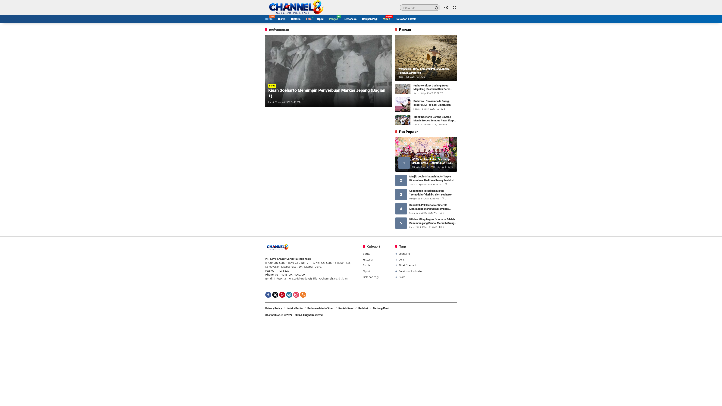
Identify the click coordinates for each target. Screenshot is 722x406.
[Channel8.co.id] (295, 7)
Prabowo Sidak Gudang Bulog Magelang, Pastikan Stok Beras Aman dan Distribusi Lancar (431, 87)
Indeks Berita (295, 308)
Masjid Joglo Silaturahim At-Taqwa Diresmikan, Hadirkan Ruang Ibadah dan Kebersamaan (432, 178)
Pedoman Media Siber (320, 308)
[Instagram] (296, 295)
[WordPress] (289, 295)
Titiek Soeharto (408, 265)
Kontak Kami (345, 308)
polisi (402, 259)
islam (402, 277)
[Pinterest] (282, 295)
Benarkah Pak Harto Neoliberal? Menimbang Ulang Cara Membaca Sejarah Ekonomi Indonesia (429, 207)
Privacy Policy (273, 308)
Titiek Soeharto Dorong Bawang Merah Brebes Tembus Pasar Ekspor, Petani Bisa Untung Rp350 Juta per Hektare (435, 119)
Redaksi (363, 308)
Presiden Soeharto (410, 271)
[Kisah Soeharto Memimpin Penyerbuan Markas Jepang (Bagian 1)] (328, 71)
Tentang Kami (381, 308)
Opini (366, 271)
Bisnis (366, 265)
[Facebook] (268, 295)
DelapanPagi (371, 277)
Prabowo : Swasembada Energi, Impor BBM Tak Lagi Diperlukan (432, 103)
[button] (436, 7)
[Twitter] (275, 295)
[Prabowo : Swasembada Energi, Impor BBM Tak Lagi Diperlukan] (402, 104)
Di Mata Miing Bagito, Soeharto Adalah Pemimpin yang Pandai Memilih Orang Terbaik (432, 221)
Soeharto (404, 253)
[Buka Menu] (454, 7)
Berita (272, 85)
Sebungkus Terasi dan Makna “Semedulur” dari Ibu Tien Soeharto (430, 192)
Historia (368, 259)
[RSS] (303, 295)
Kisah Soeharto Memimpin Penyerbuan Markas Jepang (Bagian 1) (326, 93)
